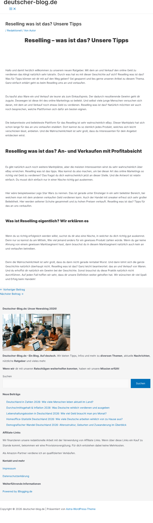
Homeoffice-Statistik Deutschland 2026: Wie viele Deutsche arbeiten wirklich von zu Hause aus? (64, 419)
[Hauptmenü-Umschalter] (13, 9)
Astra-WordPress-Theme (81, 508)
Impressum (9, 468)
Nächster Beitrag (12, 293)
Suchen (7, 376)
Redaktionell (14, 30)
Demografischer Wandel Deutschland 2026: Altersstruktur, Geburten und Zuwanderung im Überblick (66, 424)
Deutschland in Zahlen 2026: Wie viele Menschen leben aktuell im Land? (49, 401)
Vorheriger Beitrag (12, 289)
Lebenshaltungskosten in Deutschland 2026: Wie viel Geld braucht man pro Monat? (56, 413)
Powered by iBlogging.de (17, 491)
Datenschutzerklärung (16, 476)
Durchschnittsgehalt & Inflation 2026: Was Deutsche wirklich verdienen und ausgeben (58, 407)
